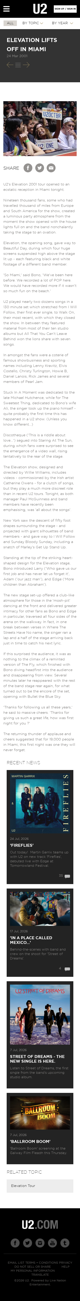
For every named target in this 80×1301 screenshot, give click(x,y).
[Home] (40, 9)
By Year (60, 23)
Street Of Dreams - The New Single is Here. (37, 1059)
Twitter (39, 168)
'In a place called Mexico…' (31, 940)
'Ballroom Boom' (30, 1142)
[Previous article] (10, 65)
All (10, 23)
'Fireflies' (22, 846)
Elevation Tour (23, 1186)
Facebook (28, 168)
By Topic (30, 23)
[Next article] (26, 65)
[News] (18, 65)
